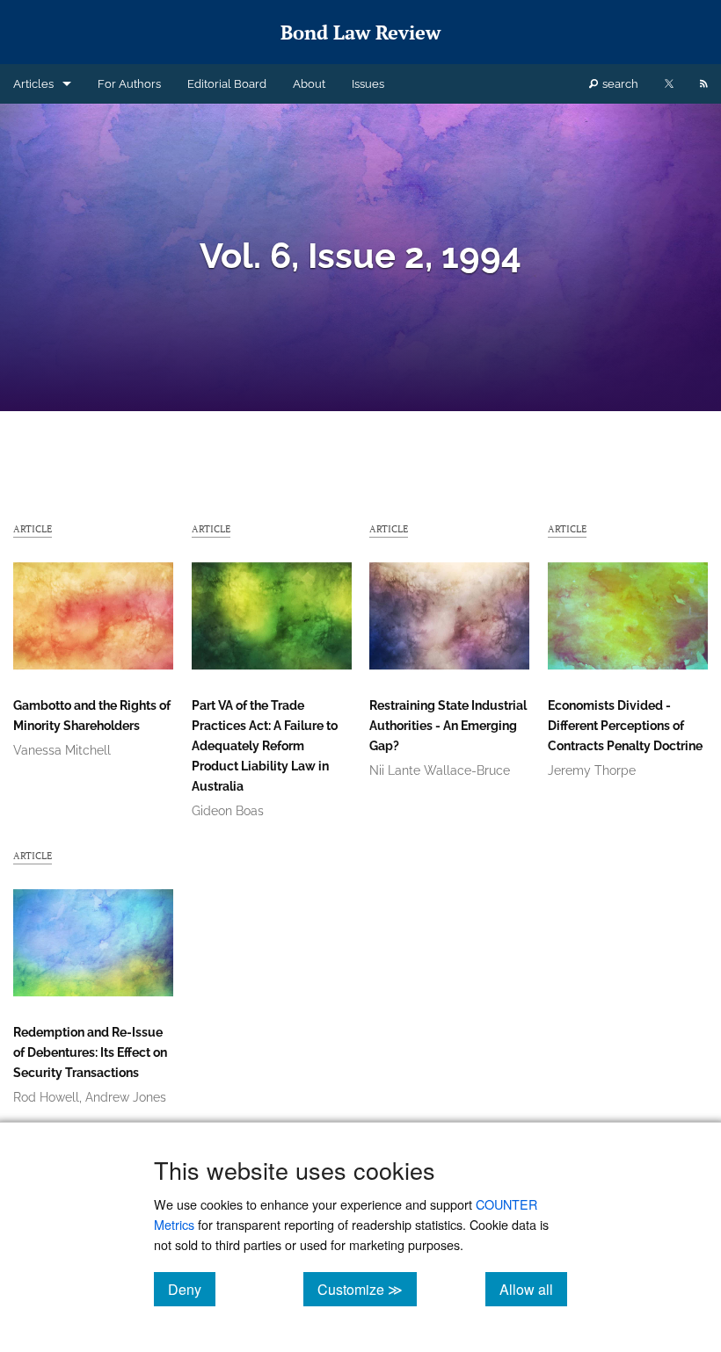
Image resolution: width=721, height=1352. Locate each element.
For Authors (129, 83)
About (309, 83)
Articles (33, 83)
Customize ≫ (367, 1288)
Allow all (533, 1288)
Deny (191, 1288)
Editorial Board (226, 83)
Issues (368, 83)
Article (32, 528)
